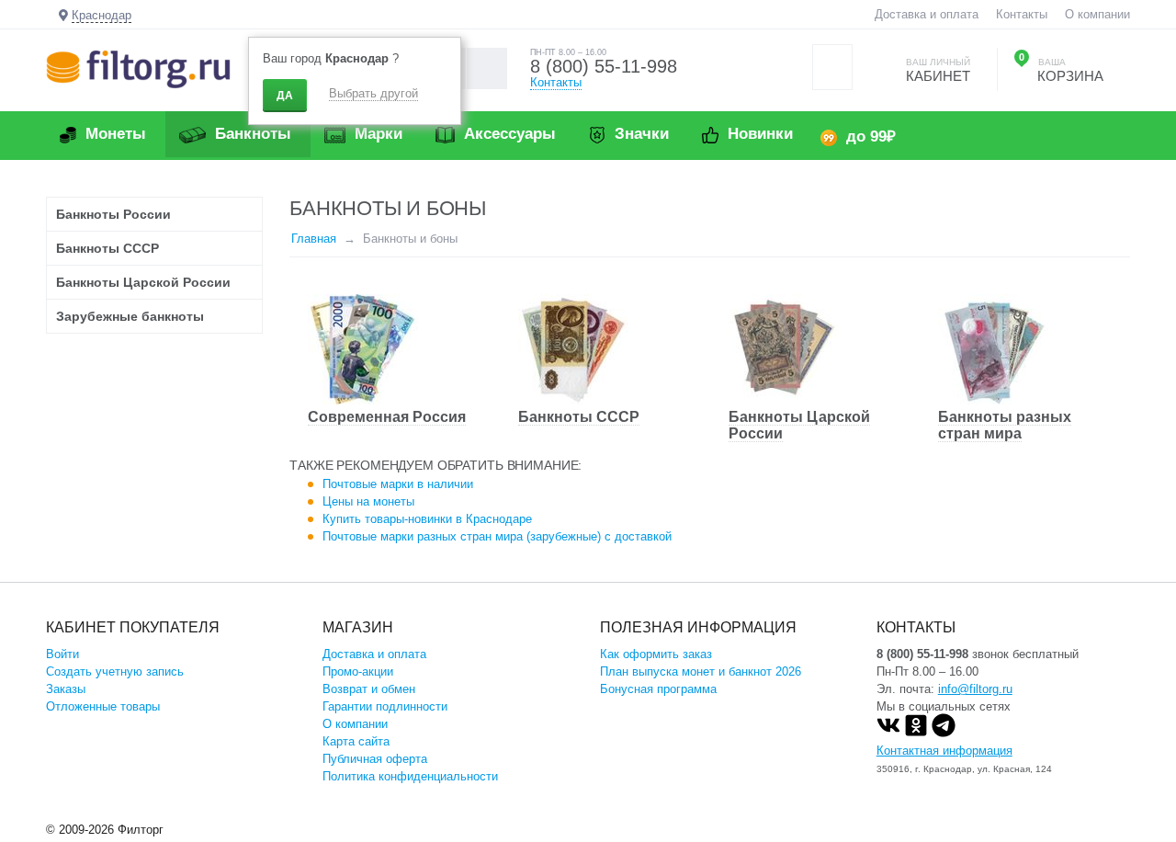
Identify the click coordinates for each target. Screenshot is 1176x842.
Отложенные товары (103, 706)
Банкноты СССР (578, 417)
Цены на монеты (368, 501)
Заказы (65, 689)
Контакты (1021, 14)
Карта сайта (356, 741)
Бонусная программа (658, 689)
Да (285, 95)
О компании (1097, 14)
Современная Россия (387, 417)
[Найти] (486, 68)
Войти (62, 654)
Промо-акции (357, 671)
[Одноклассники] (916, 733)
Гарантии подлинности (384, 706)
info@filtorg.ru (975, 689)
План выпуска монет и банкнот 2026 (700, 671)
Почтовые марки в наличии (397, 484)
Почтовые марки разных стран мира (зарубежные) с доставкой (497, 536)
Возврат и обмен (368, 689)
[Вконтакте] (888, 733)
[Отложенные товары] (832, 67)
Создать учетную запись (115, 671)
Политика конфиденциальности (410, 776)
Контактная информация (944, 750)
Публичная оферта (374, 759)
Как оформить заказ (656, 654)
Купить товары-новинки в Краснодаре (427, 519)
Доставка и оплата (926, 14)
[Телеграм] (944, 733)
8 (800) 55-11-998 (603, 66)
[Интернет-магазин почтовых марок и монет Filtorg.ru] (138, 68)
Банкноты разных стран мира (1004, 425)
